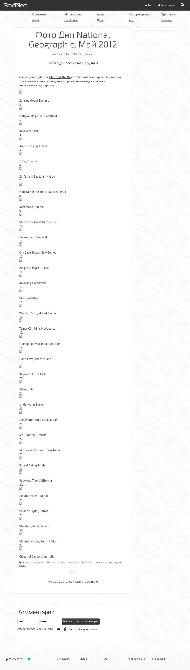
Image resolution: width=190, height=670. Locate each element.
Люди (35, 20)
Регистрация (167, 5)
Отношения (39, 14)
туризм (118, 562)
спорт (22, 565)
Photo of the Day (56, 562)
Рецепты (166, 20)
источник (89, 54)
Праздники (168, 14)
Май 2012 (87, 562)
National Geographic (33, 562)
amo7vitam (64, 54)
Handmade (71, 20)
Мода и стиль (73, 14)
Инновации (158, 658)
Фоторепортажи (139, 14)
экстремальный (104, 562)
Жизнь (101, 14)
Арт (131, 20)
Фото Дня (73, 562)
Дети (100, 20)
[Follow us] (29, 658)
